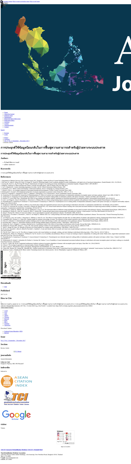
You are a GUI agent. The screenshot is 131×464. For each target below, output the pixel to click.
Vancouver (7, 325)
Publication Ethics (9, 120)
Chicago (6, 317)
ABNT (6, 315)
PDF (5, 287)
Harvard (6, 319)
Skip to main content (6, 1)
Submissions (7, 117)
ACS (5, 312)
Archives (6, 122)
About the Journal (9, 114)
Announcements (8, 125)
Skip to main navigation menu (21, 1)
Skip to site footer (35, 1)
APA (5, 314)
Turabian (6, 323)
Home (6, 112)
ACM (6, 311)
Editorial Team (8, 115)
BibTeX (6, 333)
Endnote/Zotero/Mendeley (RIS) (13, 331)
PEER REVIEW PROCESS (12, 119)
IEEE (5, 320)
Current (6, 123)
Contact (6, 127)
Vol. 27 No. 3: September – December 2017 (16, 141)
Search (3, 130)
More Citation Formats (7, 307)
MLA (5, 322)
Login (6, 134)
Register (6, 133)
